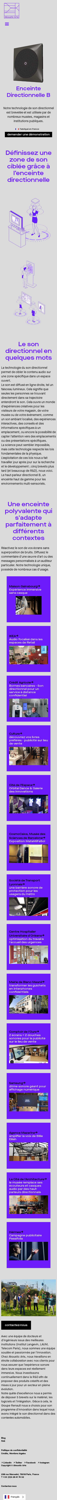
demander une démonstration (28, 134)
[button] (7, 24)
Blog (3, 1438)
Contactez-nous (9, 1486)
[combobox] (14, 1497)
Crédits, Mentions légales (13, 1453)
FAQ (3, 1441)
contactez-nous (16, 1325)
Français (15, 1497)
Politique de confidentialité (14, 1450)
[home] (11, 10)
